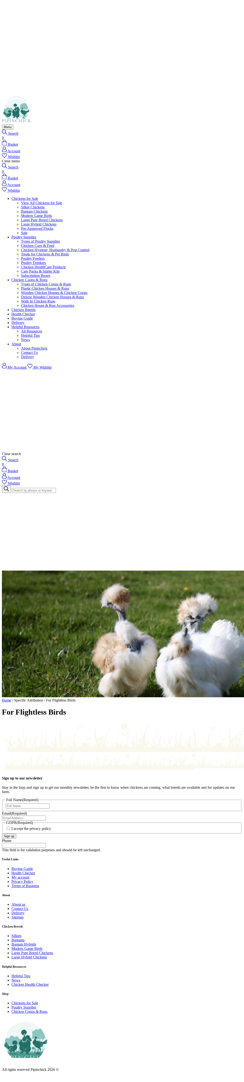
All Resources (31, 331)
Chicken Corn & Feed (37, 246)
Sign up (9, 836)
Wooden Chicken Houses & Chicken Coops (54, 293)
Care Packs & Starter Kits (40, 271)
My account (20, 877)
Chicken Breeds (23, 310)
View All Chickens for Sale (41, 203)
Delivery (18, 323)
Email (14, 813)
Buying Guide (22, 318)
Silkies (16, 936)
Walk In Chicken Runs (38, 301)
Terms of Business (25, 886)
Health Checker (23, 314)
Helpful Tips (30, 335)
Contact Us (29, 353)
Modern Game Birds (36, 216)
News (25, 340)
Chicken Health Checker (30, 984)
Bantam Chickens (34, 211)
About (16, 344)
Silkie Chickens (33, 207)
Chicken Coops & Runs (29, 280)
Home (6, 700)
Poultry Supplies (23, 237)
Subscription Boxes (35, 276)
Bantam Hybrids (23, 944)
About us (18, 904)
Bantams (18, 940)
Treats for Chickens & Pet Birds (45, 254)
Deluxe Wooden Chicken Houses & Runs (52, 297)
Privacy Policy (22, 882)
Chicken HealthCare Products (43, 267)
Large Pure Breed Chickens (42, 220)
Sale (24, 233)
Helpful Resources (25, 327)
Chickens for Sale (24, 199)
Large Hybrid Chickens (38, 224)
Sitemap (17, 917)
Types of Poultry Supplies (40, 241)
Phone (6, 841)
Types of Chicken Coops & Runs (46, 284)
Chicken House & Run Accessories (47, 305)
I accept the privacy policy (31, 829)
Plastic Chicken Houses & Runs (45, 288)
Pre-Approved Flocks (37, 228)
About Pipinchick (34, 348)
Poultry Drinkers (33, 263)
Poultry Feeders (33, 258)
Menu (7, 127)
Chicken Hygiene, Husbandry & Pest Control (55, 250)
